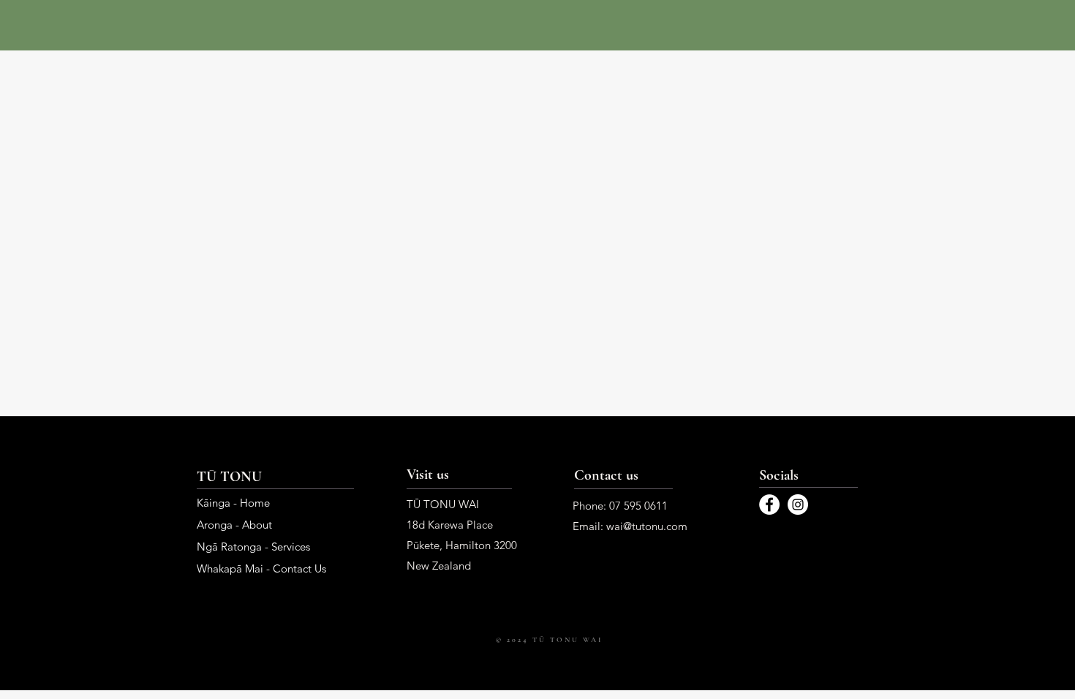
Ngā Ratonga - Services (253, 546)
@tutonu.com (655, 526)
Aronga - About (234, 525)
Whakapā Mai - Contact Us (261, 568)
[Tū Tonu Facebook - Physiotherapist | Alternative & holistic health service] (769, 504)
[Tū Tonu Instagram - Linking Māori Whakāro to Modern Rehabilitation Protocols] (798, 504)
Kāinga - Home (233, 503)
